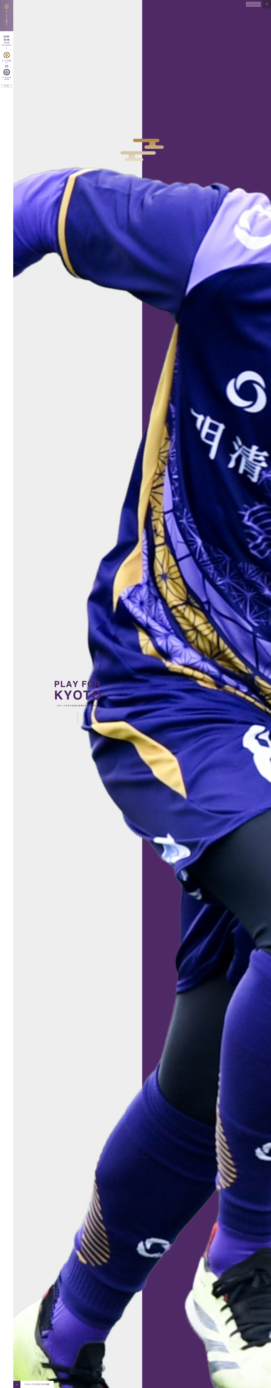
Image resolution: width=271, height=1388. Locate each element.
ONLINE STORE (253, 4)
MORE (6, 86)
